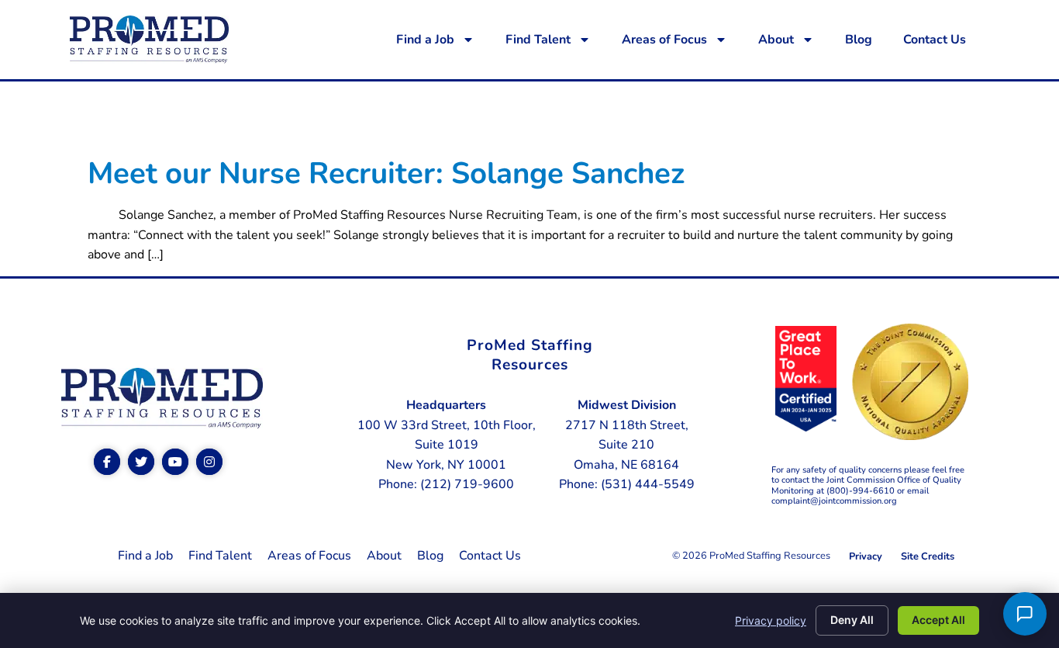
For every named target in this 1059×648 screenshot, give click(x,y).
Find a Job (425, 39)
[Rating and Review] (806, 427)
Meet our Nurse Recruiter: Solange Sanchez (386, 173)
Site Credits (927, 556)
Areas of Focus (664, 39)
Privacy (865, 556)
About (776, 39)
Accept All (938, 619)
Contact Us (934, 39)
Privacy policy (770, 620)
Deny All (852, 619)
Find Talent (538, 39)
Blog (858, 39)
